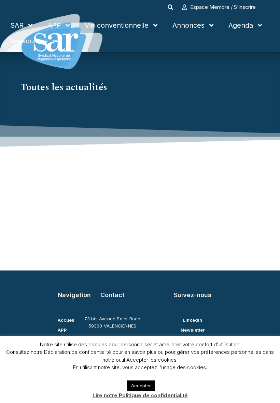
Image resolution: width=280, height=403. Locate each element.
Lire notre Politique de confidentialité (140, 395)
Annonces (188, 25)
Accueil (66, 320)
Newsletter (193, 330)
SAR (17, 25)
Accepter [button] (141, 385)
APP (54, 25)
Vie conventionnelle (117, 25)
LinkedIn (192, 320)
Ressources (29, 41)
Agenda (240, 25)
